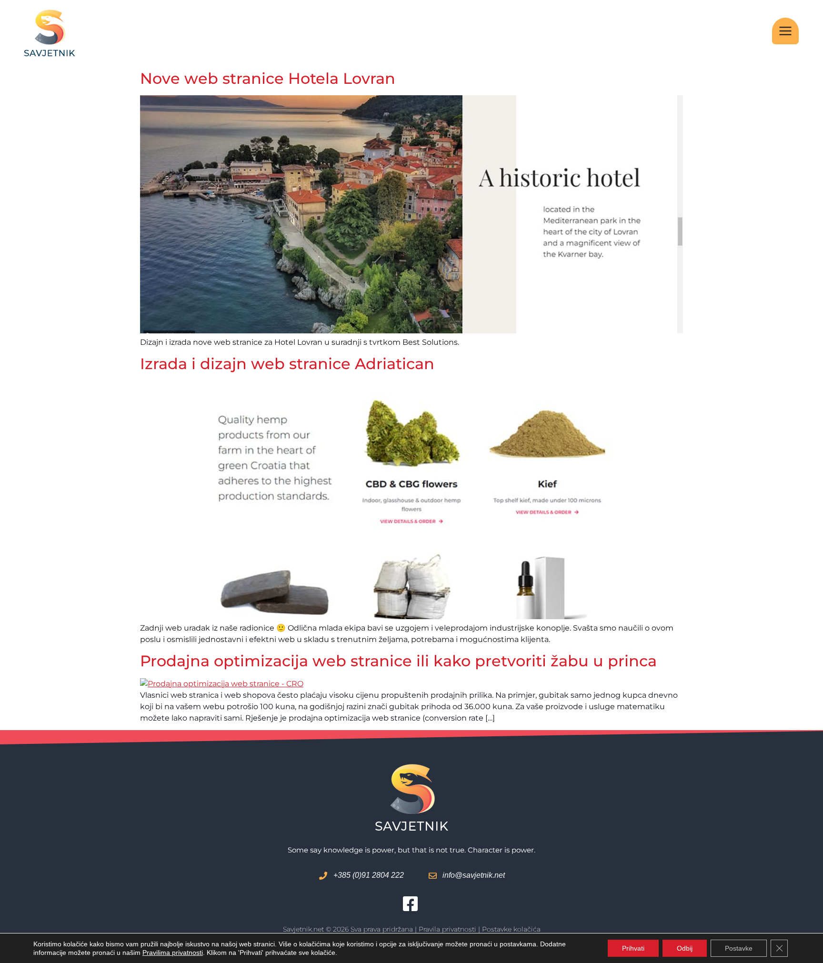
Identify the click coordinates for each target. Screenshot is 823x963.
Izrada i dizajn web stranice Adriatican (287, 363)
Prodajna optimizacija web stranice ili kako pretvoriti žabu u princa (398, 661)
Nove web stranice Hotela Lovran (267, 78)
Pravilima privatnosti (172, 952)
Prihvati (633, 948)
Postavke (739, 948)
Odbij (685, 948)
